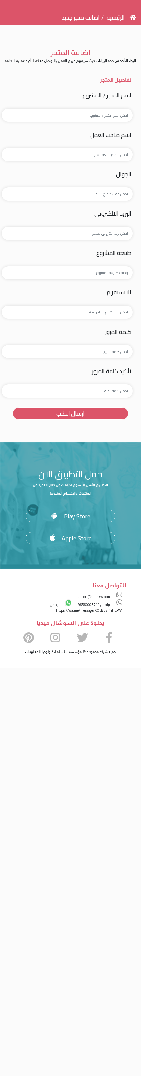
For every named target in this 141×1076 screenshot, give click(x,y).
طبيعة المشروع (113, 252)
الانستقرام (119, 292)
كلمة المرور (118, 331)
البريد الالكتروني (112, 213)
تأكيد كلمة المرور (111, 371)
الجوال (123, 174)
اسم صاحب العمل (110, 134)
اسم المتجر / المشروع (106, 95)
